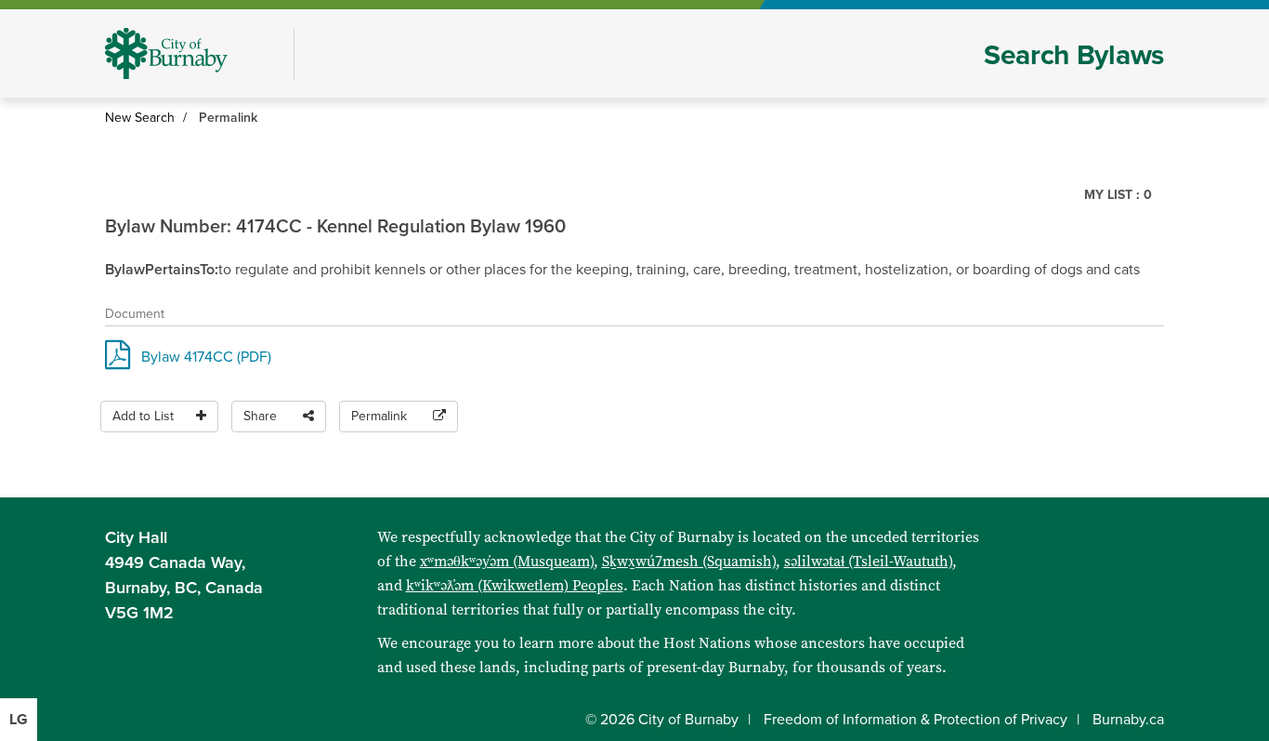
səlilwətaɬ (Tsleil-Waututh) (868, 561)
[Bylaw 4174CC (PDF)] (117, 360)
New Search (140, 118)
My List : (1118, 195)
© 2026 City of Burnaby (662, 719)
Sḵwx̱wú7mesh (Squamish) (689, 561)
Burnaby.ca (1128, 719)
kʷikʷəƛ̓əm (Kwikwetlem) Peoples (514, 585)
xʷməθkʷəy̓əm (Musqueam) (507, 561)
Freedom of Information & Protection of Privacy (915, 719)
